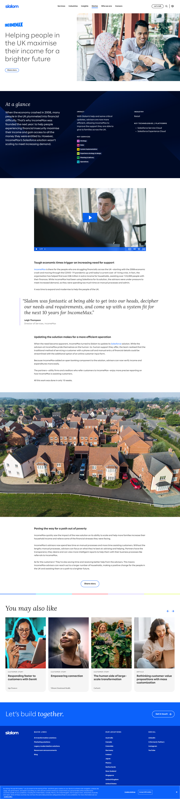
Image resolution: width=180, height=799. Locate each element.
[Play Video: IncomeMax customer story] (90, 217)
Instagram (152, 746)
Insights (84, 6)
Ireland (108, 754)
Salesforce (116, 344)
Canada (109, 742)
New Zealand (111, 771)
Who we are (106, 6)
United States (111, 784)
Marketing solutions (42, 742)
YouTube (151, 750)
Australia (109, 738)
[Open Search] (166, 6)
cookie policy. (8, 797)
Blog (36, 754)
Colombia (109, 746)
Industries (73, 6)
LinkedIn (151, 738)
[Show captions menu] (129, 249)
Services (61, 6)
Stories (95, 6)
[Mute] (134, 249)
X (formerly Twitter (156, 742)
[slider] (85, 249)
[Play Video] (36, 249)
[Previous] (168, 611)
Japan (108, 759)
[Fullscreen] (143, 249)
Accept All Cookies (145, 792)
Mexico (108, 763)
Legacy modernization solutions (47, 746)
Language (172, 6)
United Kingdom (112, 779)
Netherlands (111, 767)
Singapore (110, 775)
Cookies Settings (130, 792)
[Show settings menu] (139, 249)
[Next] (173, 611)
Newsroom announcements (45, 750)
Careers (118, 6)
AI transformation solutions (45, 738)
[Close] (176, 792)
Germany (109, 750)
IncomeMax (40, 269)
